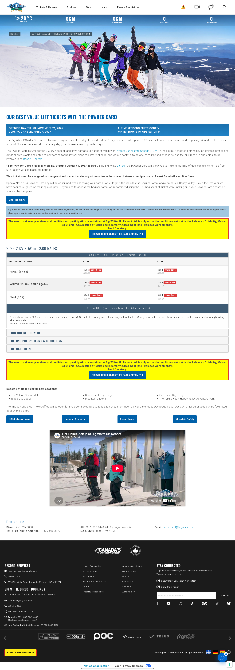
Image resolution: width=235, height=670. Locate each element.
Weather (211, 7)
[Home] (17, 7)
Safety (183, 7)
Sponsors (126, 586)
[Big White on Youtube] (168, 604)
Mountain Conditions (132, 566)
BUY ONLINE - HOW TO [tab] (25, 332)
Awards (125, 576)
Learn (104, 7)
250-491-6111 (14, 576)
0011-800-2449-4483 (23, 618)
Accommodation (90, 571)
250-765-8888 (14, 606)
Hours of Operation (92, 566)
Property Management (94, 592)
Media (86, 586)
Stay (88, 7)
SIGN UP (224, 595)
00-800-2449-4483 (33, 625)
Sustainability (128, 592)
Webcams (197, 7)
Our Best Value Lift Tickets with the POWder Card (60, 34)
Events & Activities (128, 7)
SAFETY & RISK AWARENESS (20, 652)
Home (13, 34)
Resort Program (32, 159)
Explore (71, 7)
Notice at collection (96, 665)
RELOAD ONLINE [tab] (21, 348)
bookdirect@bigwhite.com (179, 527)
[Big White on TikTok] (191, 604)
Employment (88, 576)
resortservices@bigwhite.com (22, 571)
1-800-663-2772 (20, 611)
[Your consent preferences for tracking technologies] (229, 664)
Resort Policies (129, 571)
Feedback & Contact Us (94, 581)
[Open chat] (222, 657)
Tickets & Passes (46, 7)
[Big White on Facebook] (157, 604)
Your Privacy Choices (129, 665)
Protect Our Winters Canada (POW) (137, 150)
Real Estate (127, 581)
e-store (121, 165)
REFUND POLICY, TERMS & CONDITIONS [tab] (36, 340)
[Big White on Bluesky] (229, 604)
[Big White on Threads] (217, 604)
